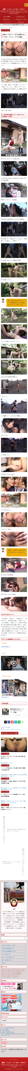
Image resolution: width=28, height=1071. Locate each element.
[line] (19, 722)
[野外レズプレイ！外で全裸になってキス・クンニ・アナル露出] (15, 722)
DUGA (3, 729)
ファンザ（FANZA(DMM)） (8, 1027)
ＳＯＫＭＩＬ (17, 729)
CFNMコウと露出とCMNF (7, 1032)
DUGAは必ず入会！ (21, 16)
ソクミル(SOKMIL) (5, 1030)
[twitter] (5, 722)
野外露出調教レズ (6, 646)
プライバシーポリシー (14, 1059)
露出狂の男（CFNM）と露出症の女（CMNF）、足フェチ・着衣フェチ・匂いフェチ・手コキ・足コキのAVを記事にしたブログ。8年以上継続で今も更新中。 (14, 1065)
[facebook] (9, 722)
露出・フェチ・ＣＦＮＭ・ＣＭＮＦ (14, 9)
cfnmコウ (4, 970)
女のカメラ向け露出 (6, 727)
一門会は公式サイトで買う (21, 19)
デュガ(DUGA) (4, 1029)
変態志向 (18, 973)
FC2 (14, 970)
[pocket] (12, 722)
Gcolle (18, 970)
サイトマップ (7, 22)
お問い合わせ (21, 22)
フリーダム (7, 973)
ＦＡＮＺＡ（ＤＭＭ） (10, 729)
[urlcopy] (22, 722)
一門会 (13, 973)
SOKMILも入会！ (7, 19)
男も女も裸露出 (7, 16)
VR (2, 973)
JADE (23, 970)
